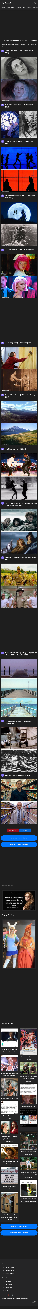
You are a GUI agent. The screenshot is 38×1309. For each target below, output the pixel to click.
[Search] (35, 3)
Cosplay (19, 7)
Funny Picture (10, 7)
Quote (29, 7)
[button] (32, 3)
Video (3, 7)
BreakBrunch (11, 1298)
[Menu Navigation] (3, 3)
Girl (24, 7)
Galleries (35, 7)
